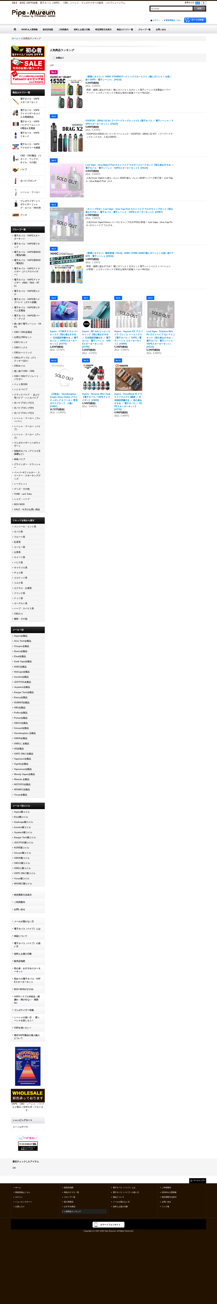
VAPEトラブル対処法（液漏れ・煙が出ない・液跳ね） (27, 999)
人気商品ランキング (72, 1211)
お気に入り (20, 1206)
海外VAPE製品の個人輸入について (27, 1037)
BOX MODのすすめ (23, 989)
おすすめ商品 (69, 1206)
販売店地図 (19, 961)
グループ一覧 (69, 1197)
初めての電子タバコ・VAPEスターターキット (27, 980)
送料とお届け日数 (23, 954)
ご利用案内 (19, 902)
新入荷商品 (68, 1202)
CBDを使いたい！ (23, 1027)
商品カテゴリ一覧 (71, 1192)
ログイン (156, 20)
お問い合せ (19, 909)
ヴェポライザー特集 (24, 1010)
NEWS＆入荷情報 (169, 1192)
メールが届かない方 (24, 921)
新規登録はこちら (173, 20)
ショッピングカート (23, 1202)
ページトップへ (199, 1180)
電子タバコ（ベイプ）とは (27, 928)
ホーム (18, 1188)
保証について (20, 936)
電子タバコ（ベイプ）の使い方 (27, 945)
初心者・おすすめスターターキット (27, 970)
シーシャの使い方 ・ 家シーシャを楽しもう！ (27, 1019)
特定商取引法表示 (23, 895)
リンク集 (165, 1206)
